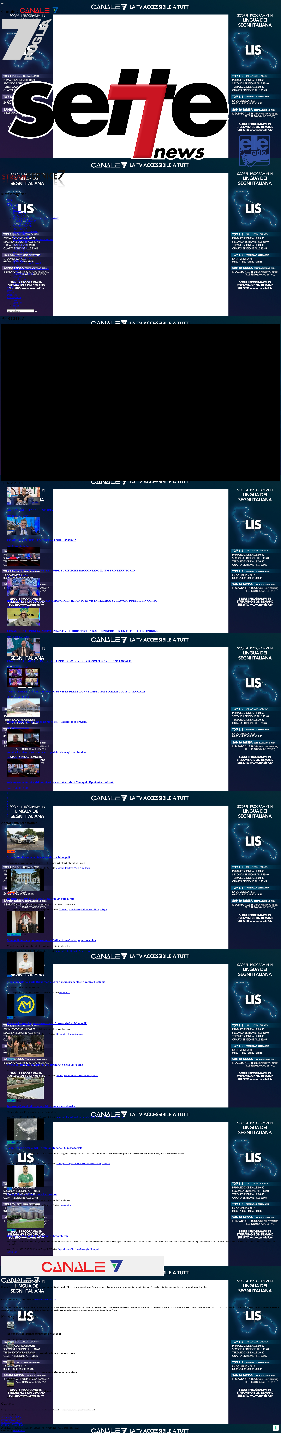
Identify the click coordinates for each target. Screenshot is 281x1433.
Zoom (15, 266)
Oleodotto (75, 1249)
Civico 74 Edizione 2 (22, 258)
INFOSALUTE (20, 242)
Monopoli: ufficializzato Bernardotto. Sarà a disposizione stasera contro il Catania (56, 981)
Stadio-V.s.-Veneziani (115, 1117)
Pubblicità (17, 284)
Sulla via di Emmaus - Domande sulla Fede (33, 239)
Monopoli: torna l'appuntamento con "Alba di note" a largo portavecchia (51, 940)
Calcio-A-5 (70, 1034)
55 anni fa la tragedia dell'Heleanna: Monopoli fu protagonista (44, 1147)
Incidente (69, 868)
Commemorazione (92, 1163)
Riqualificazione (73, 1117)
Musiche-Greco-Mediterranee (77, 1075)
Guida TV (12, 287)
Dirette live (12, 295)
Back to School (20, 279)
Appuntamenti (13, 934)
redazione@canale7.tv (11, 1420)
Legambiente (64, 1249)
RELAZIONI (19, 234)
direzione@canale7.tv (45, 1299)
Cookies (5, 1425)
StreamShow (19, 1430)
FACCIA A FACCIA (23, 226)
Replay (16, 271)
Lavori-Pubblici (89, 1117)
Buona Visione (20, 247)
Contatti (10, 292)
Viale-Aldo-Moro (82, 868)
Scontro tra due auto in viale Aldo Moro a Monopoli (38, 857)
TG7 (9, 202)
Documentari (19, 276)
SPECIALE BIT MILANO (25, 252)
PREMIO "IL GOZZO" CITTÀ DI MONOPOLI (36, 218)
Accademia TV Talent (23, 273)
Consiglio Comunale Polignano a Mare (31, 268)
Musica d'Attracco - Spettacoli (27, 263)
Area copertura (14, 297)
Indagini (103, 909)
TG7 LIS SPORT (21, 237)
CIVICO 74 (18, 250)
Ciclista (84, 909)
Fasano (59, 1075)
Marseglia (84, 1249)
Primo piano (18, 260)
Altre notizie (12, 1252)
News (9, 289)
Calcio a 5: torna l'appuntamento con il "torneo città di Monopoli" (47, 1023)
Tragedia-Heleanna (75, 1163)
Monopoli (60, 868)
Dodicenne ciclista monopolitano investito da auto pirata (40, 898)
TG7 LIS (17, 210)
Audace (79, 1034)
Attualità (11, 1100)
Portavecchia (84, 951)
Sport (9, 976)
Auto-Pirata (93, 909)
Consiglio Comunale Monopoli (27, 255)
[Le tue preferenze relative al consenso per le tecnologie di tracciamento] (276, 1428)
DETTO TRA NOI (22, 223)
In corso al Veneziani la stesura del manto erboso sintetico (41, 1106)
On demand (12, 205)
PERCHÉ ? (18, 215)
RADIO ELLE (20, 244)
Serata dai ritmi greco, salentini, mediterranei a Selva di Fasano (45, 1064)
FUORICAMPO (21, 229)
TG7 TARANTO (21, 213)
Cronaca (11, 851)
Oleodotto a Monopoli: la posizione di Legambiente (37, 1235)
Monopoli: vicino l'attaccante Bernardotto (32, 1194)
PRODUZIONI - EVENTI (25, 231)
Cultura (10, 1059)
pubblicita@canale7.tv (11, 1422)
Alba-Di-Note (71, 951)
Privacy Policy (18, 1425)
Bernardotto (64, 992)
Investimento (74, 909)
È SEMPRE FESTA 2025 (25, 221)
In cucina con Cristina (23, 281)
